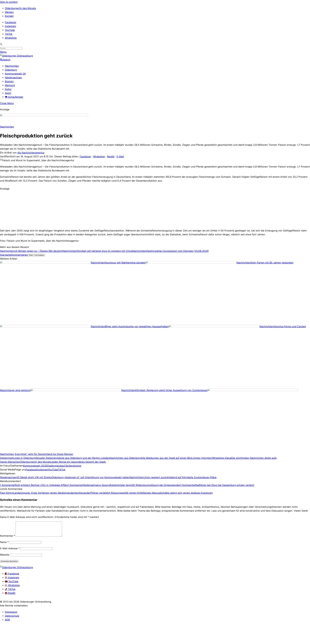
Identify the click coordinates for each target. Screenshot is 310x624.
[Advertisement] (155, 209)
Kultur (8, 89)
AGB (7, 619)
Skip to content (9, 1)
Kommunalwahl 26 (15, 73)
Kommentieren (19, 254)
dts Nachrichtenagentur (30, 152)
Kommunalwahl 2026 (35, 465)
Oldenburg (11, 69)
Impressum (11, 611)
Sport (8, 93)
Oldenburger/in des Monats (20, 8)
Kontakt (9, 16)
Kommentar (7, 535)
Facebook (10, 22)
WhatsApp (11, 37)
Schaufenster (15, 96)
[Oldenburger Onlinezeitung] (16, 567)
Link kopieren (39, 255)
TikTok (8, 33)
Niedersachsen (13, 77)
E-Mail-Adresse (10, 548)
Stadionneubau (55, 465)
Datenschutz (12, 615)
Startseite (5, 254)
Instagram (10, 26)
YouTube (10, 30)
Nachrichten (12, 65)
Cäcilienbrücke (72, 465)
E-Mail (120, 156)
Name (4, 542)
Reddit (110, 156)
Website (4, 554)
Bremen (9, 81)
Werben (9, 12)
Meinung (10, 85)
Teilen (31, 255)
